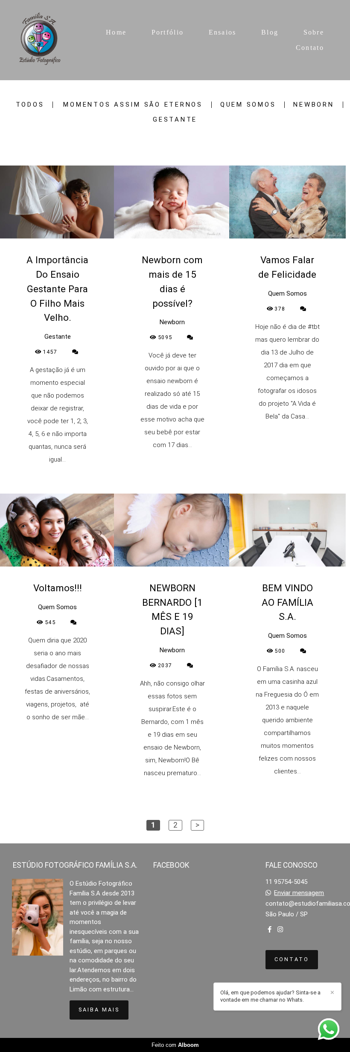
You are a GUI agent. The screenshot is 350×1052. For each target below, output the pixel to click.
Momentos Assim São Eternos (133, 105)
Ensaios (222, 32)
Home (116, 32)
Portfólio (168, 32)
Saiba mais (99, 1009)
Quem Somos (248, 105)
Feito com (175, 1045)
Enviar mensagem (299, 893)
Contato (310, 47)
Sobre (313, 32)
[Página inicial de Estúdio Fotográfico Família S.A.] (40, 40)
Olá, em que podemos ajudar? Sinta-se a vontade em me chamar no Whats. (270, 996)
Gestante (175, 119)
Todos (30, 105)
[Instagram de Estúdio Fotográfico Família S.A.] (280, 929)
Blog (269, 32)
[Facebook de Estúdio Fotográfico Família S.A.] (269, 929)
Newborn (313, 105)
